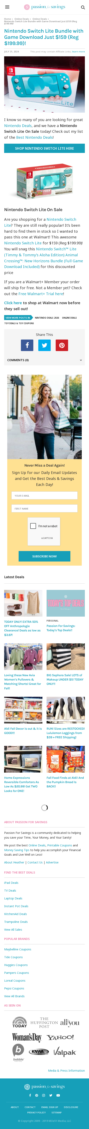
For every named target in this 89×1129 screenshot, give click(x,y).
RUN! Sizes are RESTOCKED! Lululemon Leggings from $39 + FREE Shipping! (66, 733)
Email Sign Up (49, 1107)
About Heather (14, 862)
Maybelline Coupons (17, 949)
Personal (52, 621)
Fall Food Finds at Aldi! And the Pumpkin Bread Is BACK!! (65, 782)
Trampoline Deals (16, 922)
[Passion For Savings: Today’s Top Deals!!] (66, 603)
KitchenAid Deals (15, 914)
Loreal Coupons (14, 980)
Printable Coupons (59, 845)
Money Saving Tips (16, 850)
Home (7, 18)
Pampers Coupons (16, 973)
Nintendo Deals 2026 (47, 317)
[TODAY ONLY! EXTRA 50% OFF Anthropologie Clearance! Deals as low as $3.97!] (23, 603)
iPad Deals (11, 883)
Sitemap (57, 1112)
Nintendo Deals (18, 125)
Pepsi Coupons (14, 988)
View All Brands (14, 996)
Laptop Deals (13, 898)
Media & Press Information (66, 1070)
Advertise (52, 862)
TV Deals (10, 890)
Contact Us (35, 862)
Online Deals (21, 18)
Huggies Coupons (16, 965)
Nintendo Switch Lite (23, 242)
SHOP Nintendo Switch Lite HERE (44, 148)
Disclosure (71, 1107)
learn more (78, 51)
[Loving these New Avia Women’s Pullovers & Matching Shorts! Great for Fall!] (23, 656)
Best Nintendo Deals (34, 137)
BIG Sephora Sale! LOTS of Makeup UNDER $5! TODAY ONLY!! (65, 679)
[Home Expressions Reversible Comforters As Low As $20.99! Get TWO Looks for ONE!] (23, 759)
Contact (30, 1107)
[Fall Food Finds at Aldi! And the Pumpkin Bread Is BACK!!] (66, 759)
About (15, 1107)
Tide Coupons (13, 957)
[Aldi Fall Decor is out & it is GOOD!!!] (23, 710)
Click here (13, 302)
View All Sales (13, 929)
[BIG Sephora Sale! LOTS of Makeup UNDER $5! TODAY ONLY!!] (66, 656)
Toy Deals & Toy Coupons (19, 323)
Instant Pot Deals (16, 906)
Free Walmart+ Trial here (40, 293)
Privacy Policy (36, 1112)
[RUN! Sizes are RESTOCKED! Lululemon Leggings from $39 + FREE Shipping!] (66, 710)
